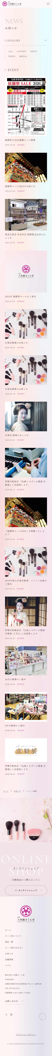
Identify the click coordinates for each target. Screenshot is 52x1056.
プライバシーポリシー (26, 1034)
